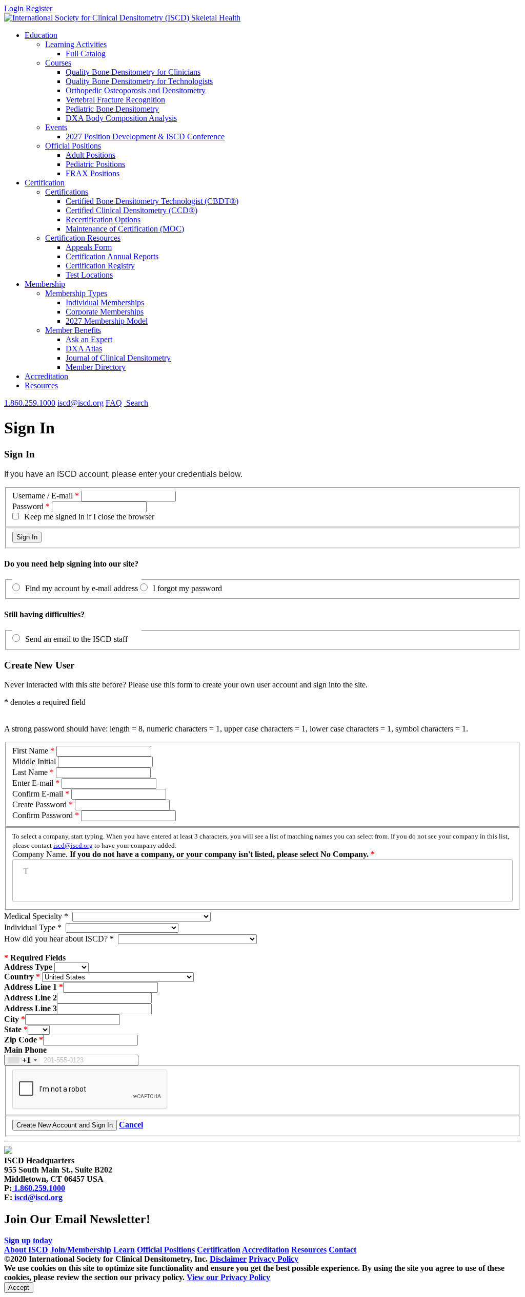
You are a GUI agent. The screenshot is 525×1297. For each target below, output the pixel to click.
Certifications (66, 191)
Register (39, 8)
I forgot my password (187, 588)
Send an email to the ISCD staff (76, 639)
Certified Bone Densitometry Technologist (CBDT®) (152, 201)
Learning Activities (76, 44)
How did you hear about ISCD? (59, 938)
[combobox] (22, 1060)
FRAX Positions (92, 173)
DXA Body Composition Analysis (121, 118)
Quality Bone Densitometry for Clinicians (133, 72)
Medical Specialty (36, 916)
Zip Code (20, 1039)
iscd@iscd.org (80, 403)
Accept (18, 1287)
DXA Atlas (84, 348)
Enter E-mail (32, 783)
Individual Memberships (105, 302)
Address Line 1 (30, 986)
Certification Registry (100, 265)
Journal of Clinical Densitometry (118, 357)
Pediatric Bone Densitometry (112, 108)
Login (14, 8)
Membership (45, 284)
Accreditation (46, 376)
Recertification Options (103, 219)
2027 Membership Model (107, 321)
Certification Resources (82, 238)
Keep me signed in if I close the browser (89, 516)
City (11, 1019)
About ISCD (26, 1249)
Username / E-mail (42, 495)
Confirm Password (42, 815)
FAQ (114, 403)
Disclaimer (228, 1258)
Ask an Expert (89, 339)
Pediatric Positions (95, 164)
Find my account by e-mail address (81, 588)
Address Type (28, 967)
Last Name (30, 772)
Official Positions (73, 145)
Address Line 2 (30, 997)
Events (56, 127)
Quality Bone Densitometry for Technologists (139, 81)
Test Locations (89, 274)
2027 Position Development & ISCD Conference (145, 136)
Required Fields (35, 957)
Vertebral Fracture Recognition (115, 99)
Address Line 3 (30, 1008)
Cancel (131, 1124)
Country (19, 976)
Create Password (39, 804)
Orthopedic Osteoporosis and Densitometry (136, 90)
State (13, 1029)
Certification (45, 182)
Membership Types (76, 293)
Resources (41, 385)
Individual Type (33, 927)
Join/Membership (80, 1249)
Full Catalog (86, 53)
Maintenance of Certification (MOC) (125, 228)
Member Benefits (73, 330)
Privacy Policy (273, 1258)
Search (136, 403)
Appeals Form (89, 247)
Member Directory (96, 367)
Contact (342, 1249)
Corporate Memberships (105, 311)
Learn (124, 1249)
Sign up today (28, 1240)
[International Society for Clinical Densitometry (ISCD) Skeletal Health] (122, 17)
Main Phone (25, 1049)
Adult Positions (90, 155)
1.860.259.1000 (29, 403)
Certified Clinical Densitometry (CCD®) (131, 210)
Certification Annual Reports (112, 256)
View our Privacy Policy (228, 1277)
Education (41, 35)
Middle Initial (34, 761)
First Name (30, 750)
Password (28, 506)
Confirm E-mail (38, 793)
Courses (58, 62)
